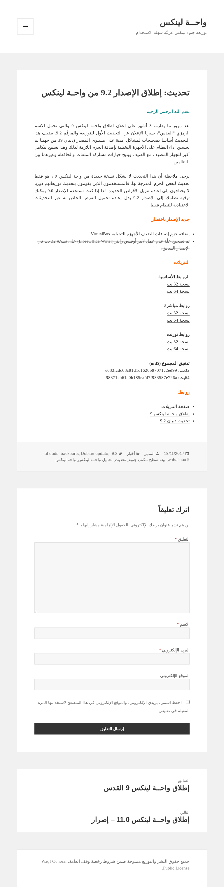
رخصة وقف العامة (85, 861)
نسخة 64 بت (178, 291)
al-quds (51, 453)
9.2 (115, 453)
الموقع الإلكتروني (175, 675)
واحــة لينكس (183, 22)
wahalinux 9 (179, 459)
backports (70, 453)
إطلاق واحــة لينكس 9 (170, 413)
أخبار (131, 453)
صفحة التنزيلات (175, 406)
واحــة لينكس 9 (86, 125)
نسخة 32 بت (178, 284)
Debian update (94, 453)
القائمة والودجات (25, 34)
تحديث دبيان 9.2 (175, 420)
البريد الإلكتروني (174, 650)
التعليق (182, 539)
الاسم (183, 624)
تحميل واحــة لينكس (95, 459)
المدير (149, 453)
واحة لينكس (65, 459)
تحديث (120, 459)
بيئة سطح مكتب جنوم (146, 459)
